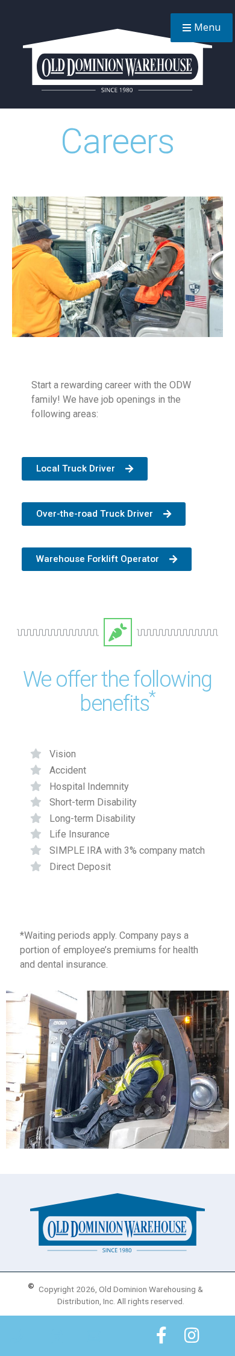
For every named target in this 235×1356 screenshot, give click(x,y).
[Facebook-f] (161, 1335)
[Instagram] (192, 1335)
